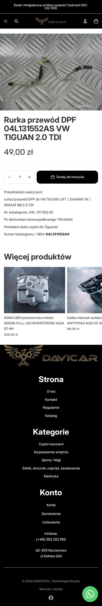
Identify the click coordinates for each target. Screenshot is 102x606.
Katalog (51, 416)
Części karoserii (51, 444)
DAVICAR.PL (41, 581)
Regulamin (51, 407)
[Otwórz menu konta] (85, 21)
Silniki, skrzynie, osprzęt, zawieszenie (51, 468)
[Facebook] (51, 598)
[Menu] (5, 21)
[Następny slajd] (92, 301)
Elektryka (51, 476)
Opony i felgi (51, 460)
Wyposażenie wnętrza (51, 452)
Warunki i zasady (51, 589)
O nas (51, 391)
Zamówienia (51, 514)
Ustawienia (51, 522)
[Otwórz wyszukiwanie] (16, 21)
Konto (51, 505)
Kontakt (51, 400)
